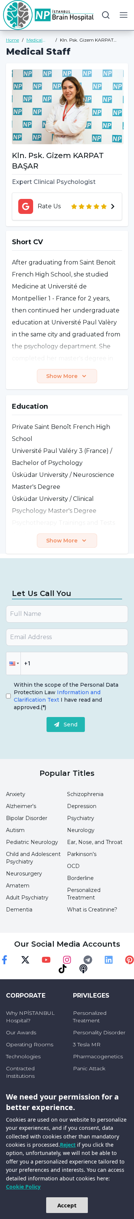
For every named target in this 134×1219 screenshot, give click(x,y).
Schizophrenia (85, 794)
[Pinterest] (129, 959)
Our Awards (21, 1032)
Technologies (23, 1056)
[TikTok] (62, 968)
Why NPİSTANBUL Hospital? (30, 1017)
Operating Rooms (29, 1044)
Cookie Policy (23, 1186)
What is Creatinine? (92, 909)
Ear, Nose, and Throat (94, 842)
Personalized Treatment (89, 1017)
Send (70, 724)
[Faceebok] (4, 959)
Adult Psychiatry (27, 897)
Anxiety (15, 794)
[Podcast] (83, 968)
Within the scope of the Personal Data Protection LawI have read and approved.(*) (66, 696)
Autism (15, 830)
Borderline (80, 878)
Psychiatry (80, 818)
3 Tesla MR (86, 1044)
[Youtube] (46, 959)
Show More (61, 376)
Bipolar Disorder (26, 818)
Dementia (19, 909)
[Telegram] (87, 959)
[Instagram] (67, 959)
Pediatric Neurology (32, 842)
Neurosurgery (24, 873)
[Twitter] (25, 959)
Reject (68, 1144)
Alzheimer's (21, 806)
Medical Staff (34, 40)
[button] (13, 663)
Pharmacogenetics (98, 1056)
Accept (67, 1205)
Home (12, 40)
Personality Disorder (99, 1032)
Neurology (81, 830)
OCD (73, 866)
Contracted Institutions (20, 1072)
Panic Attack (89, 1068)
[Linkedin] (108, 959)
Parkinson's (81, 854)
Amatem (17, 885)
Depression (81, 806)
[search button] (105, 14)
